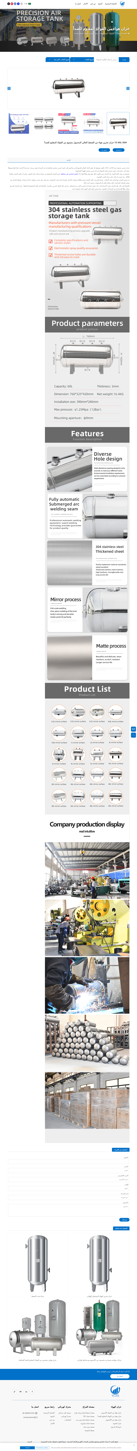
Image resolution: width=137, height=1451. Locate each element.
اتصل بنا (78, 4)
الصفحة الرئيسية (111, 4)
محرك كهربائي (64, 1407)
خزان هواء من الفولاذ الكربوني (111, 1413)
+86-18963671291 (28, 1413)
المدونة (29, 1442)
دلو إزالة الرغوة (116, 1427)
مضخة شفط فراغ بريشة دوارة (84, 1413)
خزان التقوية (117, 1423)
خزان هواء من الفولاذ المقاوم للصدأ (86, 33)
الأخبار (85, 4)
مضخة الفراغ (88, 1407)
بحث (124, 60)
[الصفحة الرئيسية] (115, 1396)
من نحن (93, 4)
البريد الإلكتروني (123, 1175)
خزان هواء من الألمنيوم (113, 1420)
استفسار (118, 150)
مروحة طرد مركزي (64, 1413)
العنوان (126, 1157)
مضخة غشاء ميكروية (87, 1423)
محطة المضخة (89, 1430)
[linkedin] (15, 3)
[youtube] (12, 3)
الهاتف (126, 1184)
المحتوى (125, 1202)
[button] (9, 88)
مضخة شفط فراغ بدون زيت (85, 1420)
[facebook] (18, 3)
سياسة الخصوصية (46, 1442)
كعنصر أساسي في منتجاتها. (69, 174)
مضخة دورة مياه (88, 1427)
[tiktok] (8, 3)
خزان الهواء (104, 33)
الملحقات (68, 1420)
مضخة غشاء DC (88, 1416)
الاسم (126, 1166)
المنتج (100, 4)
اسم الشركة (124, 1193)
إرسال (124, 1220)
